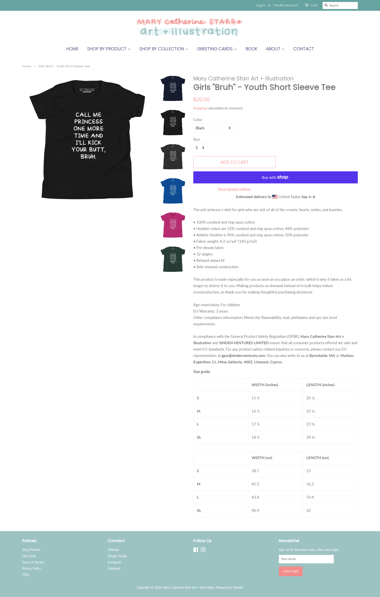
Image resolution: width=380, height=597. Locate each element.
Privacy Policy (31, 568)
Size (196, 139)
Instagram (114, 562)
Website (113, 550)
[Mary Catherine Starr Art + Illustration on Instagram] (203, 550)
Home (72, 49)
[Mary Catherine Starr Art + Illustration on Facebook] (195, 550)
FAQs (25, 574)
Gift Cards (29, 556)
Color (197, 119)
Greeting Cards (215, 49)
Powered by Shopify (229, 587)
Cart (314, 5)
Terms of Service (33, 562)
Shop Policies (31, 550)
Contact (303, 49)
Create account (285, 5)
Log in (260, 5)
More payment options (234, 189)
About (273, 49)
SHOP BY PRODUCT (107, 49)
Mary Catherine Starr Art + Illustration (188, 587)
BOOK (251, 49)
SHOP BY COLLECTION (162, 49)
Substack (114, 568)
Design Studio (117, 556)
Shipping (200, 108)
